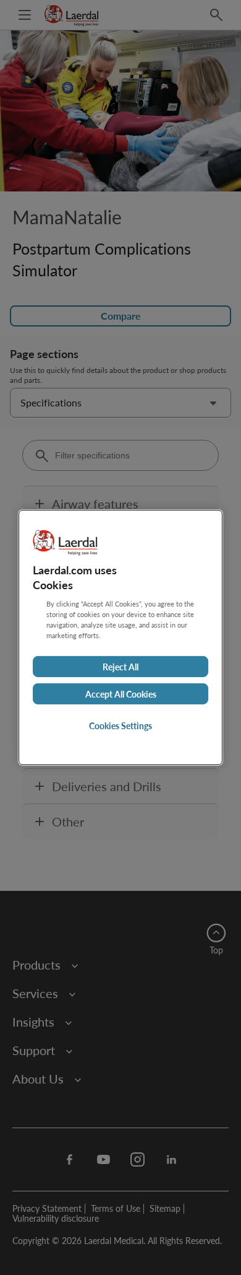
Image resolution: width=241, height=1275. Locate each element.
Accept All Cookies (120, 694)
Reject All (120, 666)
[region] (120, 637)
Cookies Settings (120, 725)
